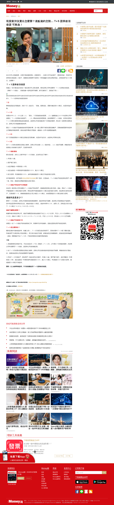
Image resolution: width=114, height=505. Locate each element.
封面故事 (43, 483)
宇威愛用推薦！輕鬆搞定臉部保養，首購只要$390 (61, 388)
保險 (19, 11)
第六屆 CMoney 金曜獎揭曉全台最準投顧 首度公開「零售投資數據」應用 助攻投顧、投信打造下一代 (92, 172)
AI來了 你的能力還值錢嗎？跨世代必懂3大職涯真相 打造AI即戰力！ (16, 369)
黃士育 (84, 52)
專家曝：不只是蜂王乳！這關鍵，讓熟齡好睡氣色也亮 (61, 368)
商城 (50, 11)
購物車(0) (93, 1)
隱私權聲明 (67, 479)
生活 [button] (39, 11)
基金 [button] (14, 11)
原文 (20, 286)
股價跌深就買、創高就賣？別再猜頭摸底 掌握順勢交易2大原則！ (17, 389)
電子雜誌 (66, 476)
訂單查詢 (66, 472)
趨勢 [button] (34, 11)
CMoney (14, 1)
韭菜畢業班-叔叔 (87, 44)
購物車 (66, 474)
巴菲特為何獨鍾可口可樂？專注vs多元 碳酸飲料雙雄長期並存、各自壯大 (91, 198)
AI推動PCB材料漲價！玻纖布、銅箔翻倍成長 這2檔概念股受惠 (93, 35)
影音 (45, 11)
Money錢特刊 (56, 476)
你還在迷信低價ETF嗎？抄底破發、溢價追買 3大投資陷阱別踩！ (39, 409)
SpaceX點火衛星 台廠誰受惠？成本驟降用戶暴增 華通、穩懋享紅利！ (61, 428)
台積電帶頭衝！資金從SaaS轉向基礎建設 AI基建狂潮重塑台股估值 (91, 91)
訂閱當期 (28, 478)
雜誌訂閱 (56, 11)
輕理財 (43, 481)
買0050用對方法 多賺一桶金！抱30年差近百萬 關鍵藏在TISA (38, 428)
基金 (42, 474)
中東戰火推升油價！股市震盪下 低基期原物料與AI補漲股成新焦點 (93, 28)
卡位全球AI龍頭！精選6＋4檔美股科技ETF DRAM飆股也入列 (39, 369)
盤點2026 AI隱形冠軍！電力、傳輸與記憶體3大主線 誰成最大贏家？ (93, 49)
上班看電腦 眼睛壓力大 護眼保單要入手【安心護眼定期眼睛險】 (17, 409)
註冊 (106, 1)
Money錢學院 (56, 479)
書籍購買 (55, 474)
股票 (8, 11)
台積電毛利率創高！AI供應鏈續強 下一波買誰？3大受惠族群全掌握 (93, 56)
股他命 (84, 37)
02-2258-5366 (32, 500)
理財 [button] (24, 11)
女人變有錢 (44, 488)
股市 (19, 16)
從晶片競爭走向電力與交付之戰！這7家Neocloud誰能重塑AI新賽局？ (90, 118)
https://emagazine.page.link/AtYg (38, 282)
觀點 (29, 11)
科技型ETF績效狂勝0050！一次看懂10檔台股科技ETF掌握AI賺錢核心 (61, 409)
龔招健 (84, 30)
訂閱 (104, 472)
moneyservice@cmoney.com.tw (51, 500)
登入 (103, 1)
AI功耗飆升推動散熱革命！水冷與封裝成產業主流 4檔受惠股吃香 (93, 42)
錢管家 (9, 1)
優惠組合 (20, 478)
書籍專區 (72, 11)
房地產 (43, 479)
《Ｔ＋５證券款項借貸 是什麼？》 (45, 274)
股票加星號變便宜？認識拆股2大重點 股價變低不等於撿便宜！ (39, 389)
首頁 (7, 16)
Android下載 (59, 456)
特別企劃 (43, 485)
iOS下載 (68, 456)
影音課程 (99, 1)
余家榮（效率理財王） (66, 66)
